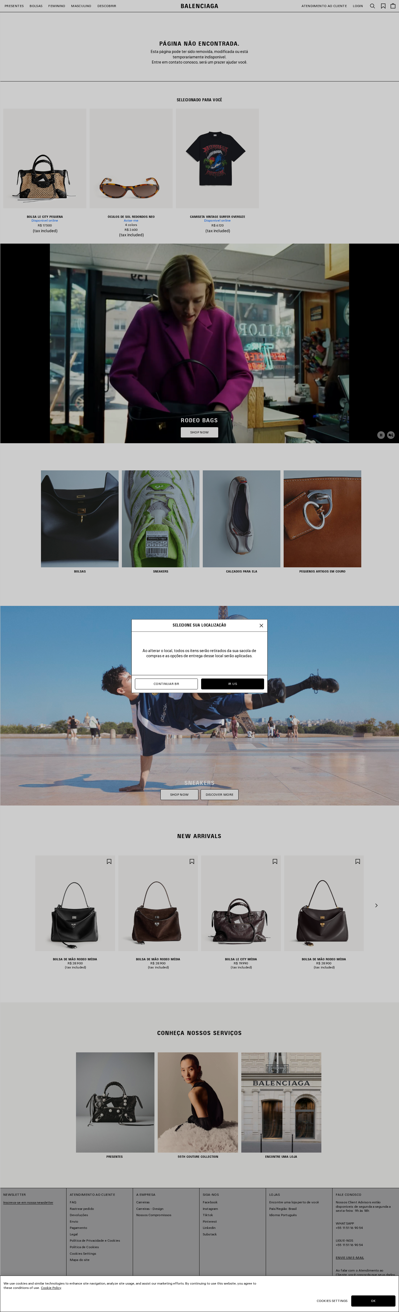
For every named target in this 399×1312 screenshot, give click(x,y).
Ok (373, 1301)
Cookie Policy (51, 1288)
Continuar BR (166, 684)
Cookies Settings (332, 1301)
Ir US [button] (232, 684)
